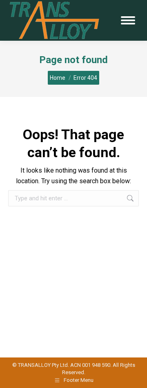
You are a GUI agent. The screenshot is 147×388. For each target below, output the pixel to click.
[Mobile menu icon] (128, 20)
